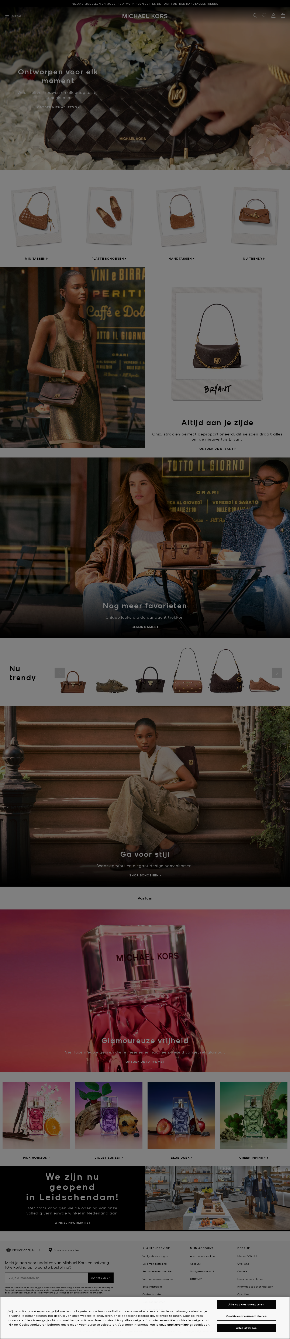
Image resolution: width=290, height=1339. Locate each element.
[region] (145, 1318)
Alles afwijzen (246, 1328)
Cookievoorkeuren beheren (246, 1316)
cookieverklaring (179, 1324)
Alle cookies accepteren (246, 1304)
